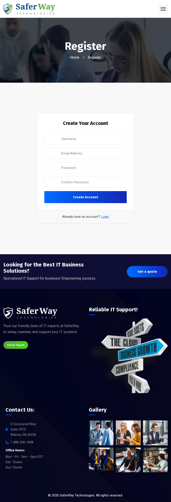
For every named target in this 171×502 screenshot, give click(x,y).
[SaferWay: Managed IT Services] (29, 8)
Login (105, 217)
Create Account (85, 197)
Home (74, 57)
